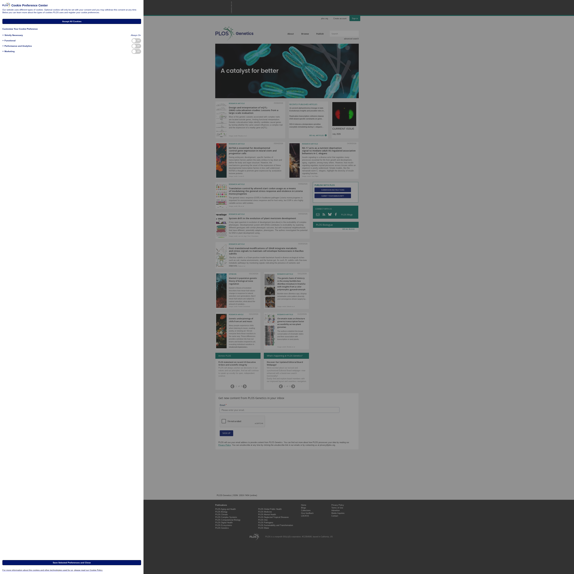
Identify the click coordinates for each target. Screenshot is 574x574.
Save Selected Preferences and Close (72, 562)
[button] (12, 35)
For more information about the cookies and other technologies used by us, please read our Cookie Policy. (52, 570)
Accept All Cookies (71, 21)
